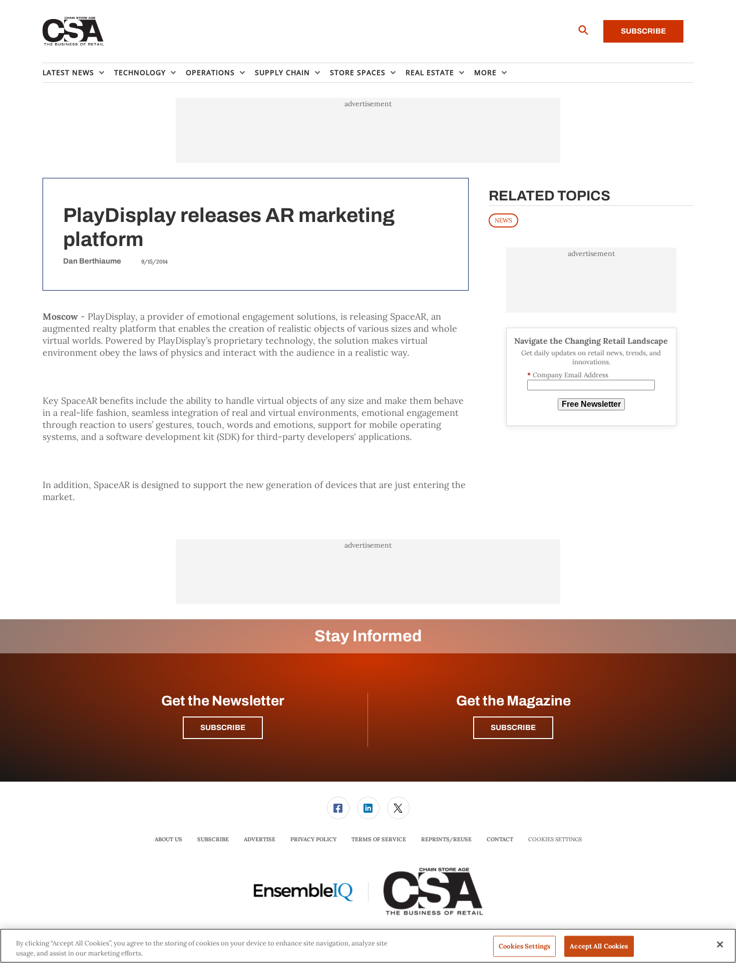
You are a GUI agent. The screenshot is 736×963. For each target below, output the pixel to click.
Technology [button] (140, 72)
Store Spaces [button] (358, 72)
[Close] (720, 944)
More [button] (485, 72)
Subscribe (643, 31)
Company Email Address (567, 375)
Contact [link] (500, 839)
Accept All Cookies (599, 946)
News (503, 220)
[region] (368, 945)
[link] (338, 808)
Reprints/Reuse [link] (446, 839)
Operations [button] (210, 72)
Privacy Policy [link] (313, 839)
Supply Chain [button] (282, 72)
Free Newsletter (591, 404)
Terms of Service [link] (378, 839)
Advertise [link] (259, 839)
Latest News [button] (68, 72)
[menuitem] (78, 72)
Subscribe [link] (213, 839)
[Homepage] (73, 32)
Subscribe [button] (222, 728)
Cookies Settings (555, 839)
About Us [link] (168, 839)
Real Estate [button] (430, 72)
